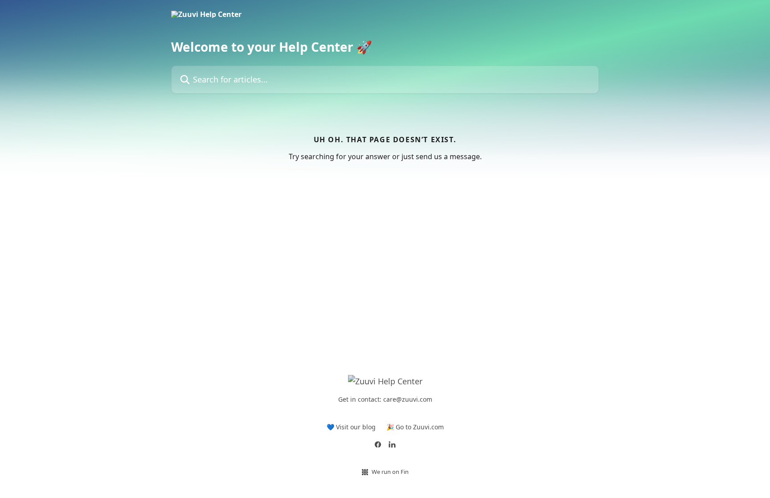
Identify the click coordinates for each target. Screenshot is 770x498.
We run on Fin (390, 472)
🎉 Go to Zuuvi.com (415, 427)
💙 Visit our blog (351, 427)
